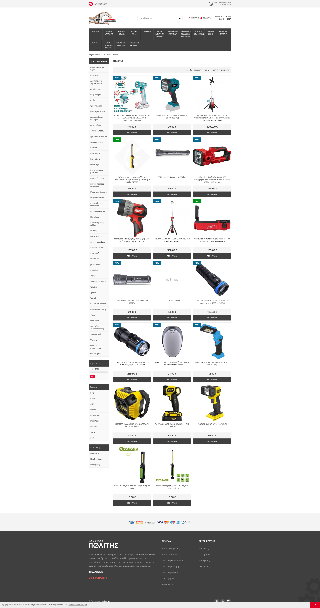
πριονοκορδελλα (97, 247)
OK (92, 377)
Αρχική (91, 54)
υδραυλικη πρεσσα (98, 304)
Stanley (93, 426)
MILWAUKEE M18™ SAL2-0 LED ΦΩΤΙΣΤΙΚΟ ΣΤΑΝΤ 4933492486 (172, 240)
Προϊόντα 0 (219, 17)
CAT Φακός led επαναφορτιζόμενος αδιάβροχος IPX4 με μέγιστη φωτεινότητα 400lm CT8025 (132, 179)
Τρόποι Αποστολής (171, 554)
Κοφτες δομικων (97, 178)
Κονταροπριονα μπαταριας (96, 171)
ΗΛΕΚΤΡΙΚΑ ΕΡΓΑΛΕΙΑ (121, 33)
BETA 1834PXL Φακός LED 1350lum (172, 177)
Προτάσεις (94, 453)
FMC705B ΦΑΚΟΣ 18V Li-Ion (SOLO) (212, 424)
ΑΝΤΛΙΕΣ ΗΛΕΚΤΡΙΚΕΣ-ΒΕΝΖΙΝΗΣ (160, 34)
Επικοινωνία (168, 584)
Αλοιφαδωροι (96, 75)
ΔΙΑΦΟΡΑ (95, 43)
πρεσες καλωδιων (97, 242)
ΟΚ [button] (315, 605)
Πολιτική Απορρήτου (172, 566)
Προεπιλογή (195, 70)
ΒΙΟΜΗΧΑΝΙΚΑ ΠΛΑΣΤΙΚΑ (223, 33)
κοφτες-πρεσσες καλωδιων (97, 185)
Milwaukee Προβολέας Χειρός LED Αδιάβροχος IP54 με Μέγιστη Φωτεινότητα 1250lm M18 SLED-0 (212, 179)
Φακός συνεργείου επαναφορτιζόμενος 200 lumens (132, 487)
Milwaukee (94, 415)
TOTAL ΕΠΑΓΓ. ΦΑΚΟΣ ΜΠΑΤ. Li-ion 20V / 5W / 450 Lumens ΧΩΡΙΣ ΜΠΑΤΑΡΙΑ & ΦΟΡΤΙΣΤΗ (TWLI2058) (132, 117)
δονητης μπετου (97, 131)
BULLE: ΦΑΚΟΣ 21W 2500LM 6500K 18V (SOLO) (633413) (172, 116)
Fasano (93, 409)
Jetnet (107, 601)
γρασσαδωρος (96, 106)
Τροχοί (93, 298)
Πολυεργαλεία (96, 236)
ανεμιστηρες (95, 94)
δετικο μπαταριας (97, 111)
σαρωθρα (94, 270)
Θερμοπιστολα (96, 142)
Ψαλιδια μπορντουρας (96, 346)
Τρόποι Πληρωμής (171, 548)
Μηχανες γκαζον (97, 197)
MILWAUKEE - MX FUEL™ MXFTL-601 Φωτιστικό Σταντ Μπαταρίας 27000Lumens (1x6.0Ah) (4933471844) (212, 117)
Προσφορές (95, 464)
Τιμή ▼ (215, 70)
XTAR (92, 438)
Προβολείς (94, 259)
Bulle (92, 398)
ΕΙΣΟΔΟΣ (206, 18)
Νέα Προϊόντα (96, 459)
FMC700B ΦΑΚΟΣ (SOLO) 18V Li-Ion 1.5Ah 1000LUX (172, 425)
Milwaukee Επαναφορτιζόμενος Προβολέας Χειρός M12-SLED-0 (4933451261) (132, 240)
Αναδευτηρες (95, 89)
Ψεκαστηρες (95, 353)
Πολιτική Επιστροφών (172, 560)
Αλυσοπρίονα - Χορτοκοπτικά (96, 82)
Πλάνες (93, 230)
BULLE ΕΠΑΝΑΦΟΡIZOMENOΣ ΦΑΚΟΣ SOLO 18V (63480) (212, 363)
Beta (92, 393)
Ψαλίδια (93, 340)
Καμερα (93, 147)
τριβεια (93, 287)
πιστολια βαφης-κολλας (97, 223)
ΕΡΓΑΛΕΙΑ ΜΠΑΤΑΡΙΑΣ (109, 33)
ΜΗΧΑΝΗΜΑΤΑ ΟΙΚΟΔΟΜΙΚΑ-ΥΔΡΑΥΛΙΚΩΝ (186, 34)
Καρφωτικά (95, 153)
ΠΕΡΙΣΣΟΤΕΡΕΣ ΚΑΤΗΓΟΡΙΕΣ (134, 44)
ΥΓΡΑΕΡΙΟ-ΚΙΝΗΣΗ (210, 33)
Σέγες (92, 275)
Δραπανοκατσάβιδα (98, 136)
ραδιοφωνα (95, 264)
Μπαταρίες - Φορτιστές (95, 204)
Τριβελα (93, 292)
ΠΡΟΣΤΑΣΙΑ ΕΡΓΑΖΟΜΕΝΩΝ (199, 33)
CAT (92, 404)
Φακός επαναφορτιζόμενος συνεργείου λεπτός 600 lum (172, 487)
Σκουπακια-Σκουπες (98, 281)
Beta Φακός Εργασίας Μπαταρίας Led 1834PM (132, 301)
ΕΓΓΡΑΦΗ (194, 18)
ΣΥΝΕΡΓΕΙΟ (147, 32)
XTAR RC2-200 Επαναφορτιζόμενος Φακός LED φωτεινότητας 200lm (172, 363)
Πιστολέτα (94, 217)
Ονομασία (225, 70)
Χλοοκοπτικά (95, 334)
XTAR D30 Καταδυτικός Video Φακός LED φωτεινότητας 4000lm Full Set (132, 363)
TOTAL (93, 432)
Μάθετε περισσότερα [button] (77, 605)
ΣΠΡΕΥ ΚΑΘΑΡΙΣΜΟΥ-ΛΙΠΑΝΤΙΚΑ (108, 45)
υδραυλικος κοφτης (98, 309)
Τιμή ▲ (207, 70)
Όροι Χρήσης (168, 578)
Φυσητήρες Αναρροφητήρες (97, 327)
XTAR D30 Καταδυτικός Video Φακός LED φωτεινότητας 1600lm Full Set (212, 301)
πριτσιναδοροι (96, 253)
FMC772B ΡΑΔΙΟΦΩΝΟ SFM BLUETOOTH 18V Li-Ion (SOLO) (132, 425)
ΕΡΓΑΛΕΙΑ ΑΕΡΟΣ (134, 33)
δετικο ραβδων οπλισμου (96, 118)
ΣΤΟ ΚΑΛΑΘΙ (132, 132)
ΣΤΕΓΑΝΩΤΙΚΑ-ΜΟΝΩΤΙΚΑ (121, 44)
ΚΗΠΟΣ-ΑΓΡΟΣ (95, 32)
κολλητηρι (94, 164)
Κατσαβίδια (95, 159)
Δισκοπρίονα (95, 125)
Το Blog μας (204, 566)
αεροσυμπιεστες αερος (97, 68)
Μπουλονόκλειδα (97, 211)
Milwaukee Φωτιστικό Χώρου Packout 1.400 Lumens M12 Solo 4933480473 (212, 240)
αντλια (93, 100)
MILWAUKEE (95, 421)
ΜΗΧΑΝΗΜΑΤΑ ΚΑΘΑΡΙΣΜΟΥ (173, 33)
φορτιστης (94, 320)
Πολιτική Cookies (170, 572)
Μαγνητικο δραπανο (98, 192)
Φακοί (92, 315)
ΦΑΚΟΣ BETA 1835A (172, 300)
